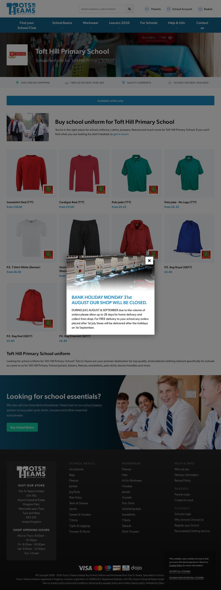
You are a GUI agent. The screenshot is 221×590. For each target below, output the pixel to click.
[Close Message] (149, 260)
